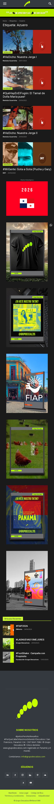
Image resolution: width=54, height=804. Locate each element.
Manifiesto (13, 793)
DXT (4, 173)
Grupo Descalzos (22, 643)
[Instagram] (22, 775)
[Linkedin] (30, 775)
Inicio (5, 21)
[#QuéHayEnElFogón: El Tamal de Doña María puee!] (27, 78)
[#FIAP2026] (8, 629)
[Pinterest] (37, 775)
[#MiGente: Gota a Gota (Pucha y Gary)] (27, 154)
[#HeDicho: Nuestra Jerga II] (27, 117)
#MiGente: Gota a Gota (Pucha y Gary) (27, 169)
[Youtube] (31, 783)
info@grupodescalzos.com (33, 756)
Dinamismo (8, 52)
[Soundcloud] (45, 775)
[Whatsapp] (51, 225)
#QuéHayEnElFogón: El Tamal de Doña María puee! (24, 95)
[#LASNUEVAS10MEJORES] (8, 643)
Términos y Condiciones (14, 796)
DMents (19, 629)
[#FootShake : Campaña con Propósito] (8, 657)
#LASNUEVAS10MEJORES (30, 639)
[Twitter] (23, 783)
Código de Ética (37, 793)
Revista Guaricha (10, 61)
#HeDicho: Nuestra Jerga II (20, 133)
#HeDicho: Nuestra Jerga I (20, 57)
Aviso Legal (23, 793)
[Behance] (7, 775)
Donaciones (31, 796)
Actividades (8, 165)
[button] (50, 3)
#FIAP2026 (22, 626)
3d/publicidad (43, 796)
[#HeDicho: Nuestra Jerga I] (27, 41)
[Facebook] (15, 775)
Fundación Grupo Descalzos (27, 659)
